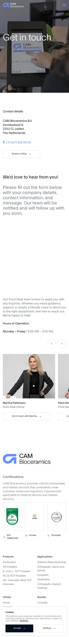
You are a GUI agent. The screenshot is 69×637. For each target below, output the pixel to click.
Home (6, 602)
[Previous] (51, 343)
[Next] (61, 343)
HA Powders (10, 566)
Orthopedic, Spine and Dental (50, 568)
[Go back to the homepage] (13, 5)
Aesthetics (43, 579)
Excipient (42, 575)
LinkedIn (42, 602)
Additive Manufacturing (51, 562)
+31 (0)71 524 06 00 (18, 142)
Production (9, 562)
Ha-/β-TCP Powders (14, 575)
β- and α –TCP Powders (16, 571)
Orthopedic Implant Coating (49, 586)
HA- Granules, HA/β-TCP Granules (17, 582)
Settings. (24, 621)
